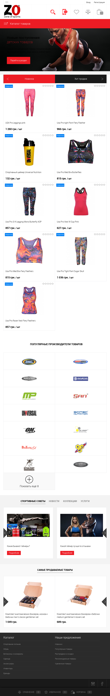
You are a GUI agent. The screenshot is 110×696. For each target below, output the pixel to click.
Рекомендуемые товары (65, 659)
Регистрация (99, 2)
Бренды (6, 673)
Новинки (58, 644)
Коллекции (70, 501)
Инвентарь (8, 668)
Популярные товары (63, 649)
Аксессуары (8, 664)
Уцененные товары (63, 664)
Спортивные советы (33, 501)
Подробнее (14, 553)
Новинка (29, 78)
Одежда (6, 659)
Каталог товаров (19, 23)
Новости (54, 501)
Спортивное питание (12, 644)
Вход (88, 2)
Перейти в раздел (18, 60)
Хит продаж (81, 78)
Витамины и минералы (13, 654)
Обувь (6, 649)
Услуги (85, 501)
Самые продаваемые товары (55, 569)
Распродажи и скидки (64, 654)
